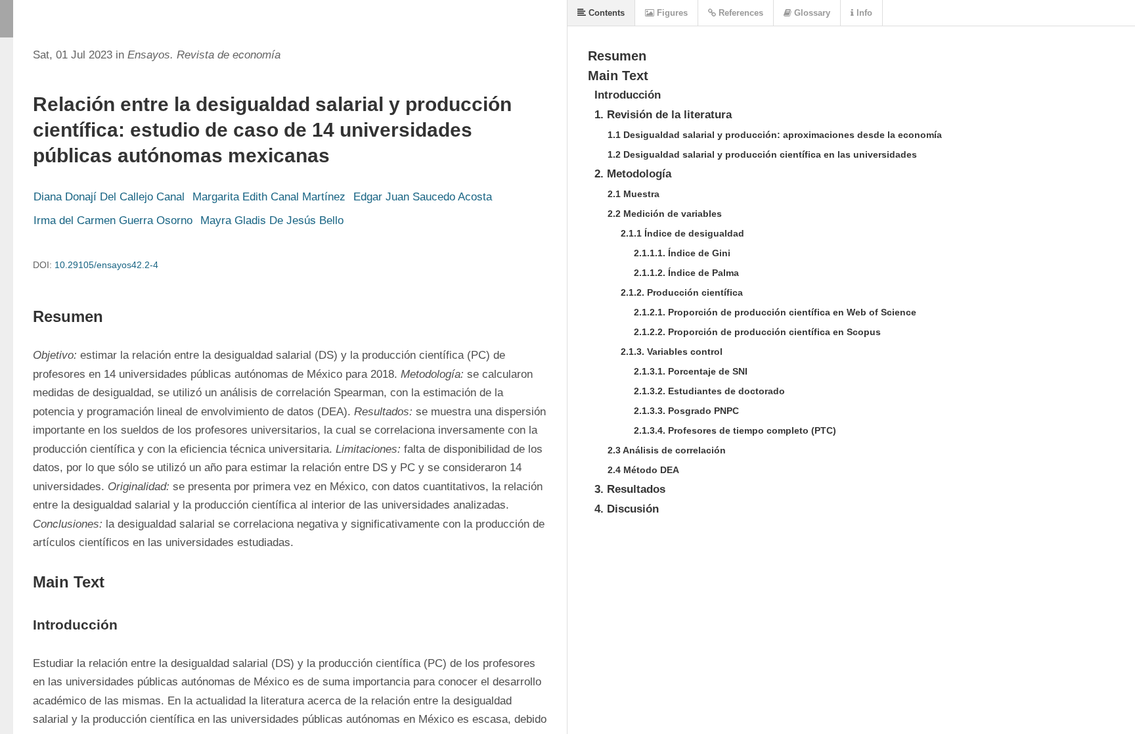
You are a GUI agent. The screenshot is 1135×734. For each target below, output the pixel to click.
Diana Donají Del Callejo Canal (109, 197)
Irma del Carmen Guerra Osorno (112, 220)
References (739, 13)
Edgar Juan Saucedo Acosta (422, 197)
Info (863, 13)
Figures (671, 13)
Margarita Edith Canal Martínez (268, 197)
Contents (605, 13)
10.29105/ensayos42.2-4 (106, 265)
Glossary (810, 13)
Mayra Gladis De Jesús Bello (272, 220)
